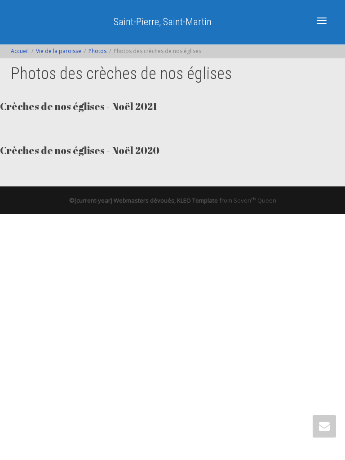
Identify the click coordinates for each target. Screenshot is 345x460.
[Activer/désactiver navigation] (322, 20)
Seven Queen (255, 200)
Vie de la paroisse (58, 51)
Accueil (20, 51)
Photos (97, 51)
